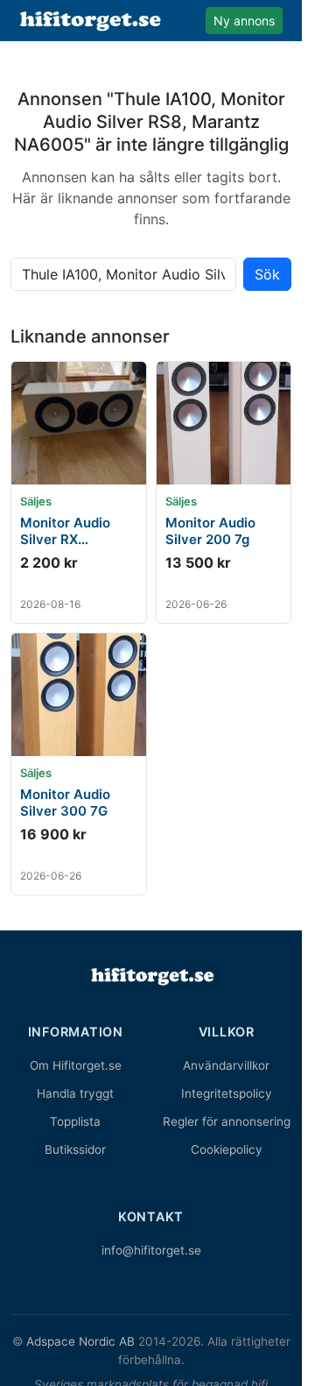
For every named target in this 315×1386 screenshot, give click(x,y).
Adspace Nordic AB (80, 1341)
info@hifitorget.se (151, 1250)
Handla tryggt (75, 1093)
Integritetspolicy (226, 1093)
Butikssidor (75, 1149)
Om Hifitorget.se (76, 1065)
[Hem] (151, 976)
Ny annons (244, 20)
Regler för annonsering (226, 1121)
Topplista (75, 1121)
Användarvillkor (226, 1065)
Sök (267, 274)
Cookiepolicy (226, 1149)
